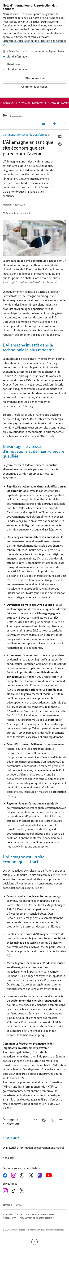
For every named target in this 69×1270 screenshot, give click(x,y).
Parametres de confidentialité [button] (37, 1218)
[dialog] (34, 49)
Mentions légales (12, 1214)
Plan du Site (9, 1218)
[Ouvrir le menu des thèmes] (54, 123)
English (20, 1205)
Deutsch (7, 1205)
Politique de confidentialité (42, 1214)
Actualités (8, 1158)
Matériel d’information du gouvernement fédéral (34, 1147)
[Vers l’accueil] (13, 119)
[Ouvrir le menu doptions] (60, 152)
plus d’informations (18, 56)
